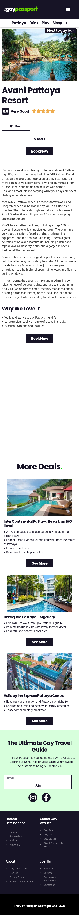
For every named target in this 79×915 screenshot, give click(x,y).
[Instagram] (32, 797)
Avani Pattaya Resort (31, 95)
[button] (68, 9)
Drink (33, 23)
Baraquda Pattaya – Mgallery (29, 617)
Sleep (57, 23)
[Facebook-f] (46, 797)
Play (45, 23)
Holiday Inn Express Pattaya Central (34, 695)
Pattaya (19, 23)
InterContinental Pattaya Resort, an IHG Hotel (38, 523)
